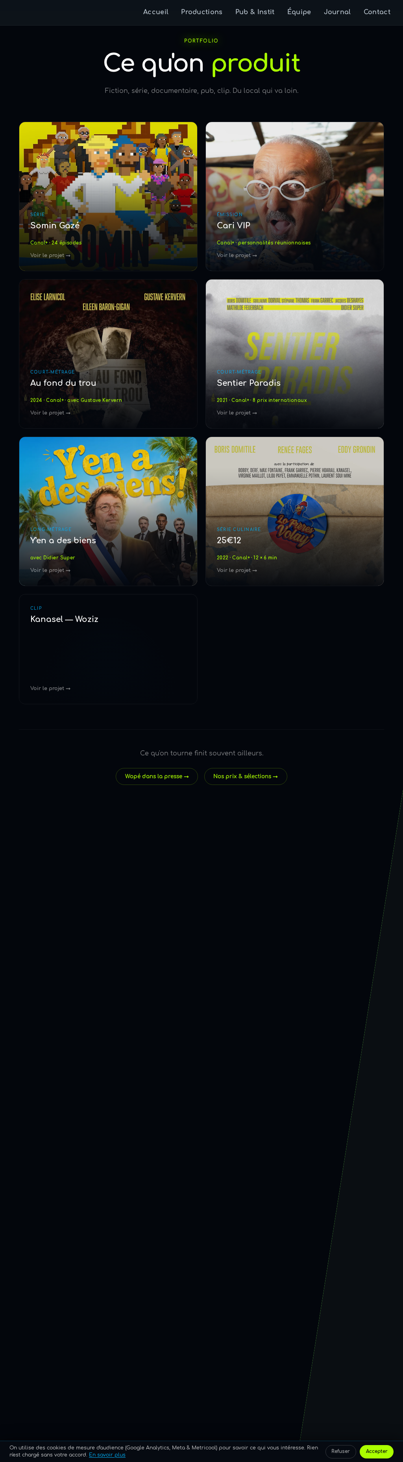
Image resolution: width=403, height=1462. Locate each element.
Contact (377, 12)
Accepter (377, 1451)
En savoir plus (107, 1455)
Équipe (299, 12)
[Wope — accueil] (23, 12)
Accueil (155, 12)
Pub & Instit (255, 12)
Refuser (340, 1451)
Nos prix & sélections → (245, 776)
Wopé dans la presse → (157, 776)
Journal (337, 12)
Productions (202, 12)
